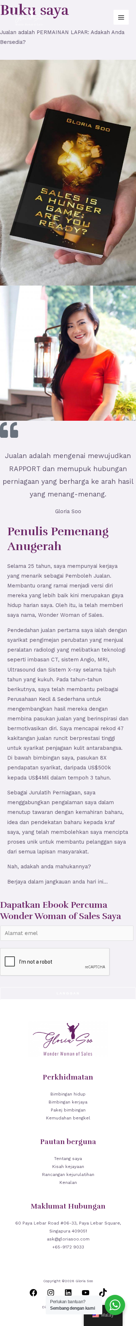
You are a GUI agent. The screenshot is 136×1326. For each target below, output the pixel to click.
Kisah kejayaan (68, 1166)
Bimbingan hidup (68, 1094)
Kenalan (68, 1182)
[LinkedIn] (68, 1295)
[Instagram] (50, 1295)
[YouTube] (85, 1295)
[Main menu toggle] (121, 17)
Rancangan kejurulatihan (68, 1174)
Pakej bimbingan (68, 1110)
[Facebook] (33, 1295)
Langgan (68, 993)
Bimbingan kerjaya (68, 1102)
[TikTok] (103, 1295)
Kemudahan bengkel (68, 1118)
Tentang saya (68, 1158)
